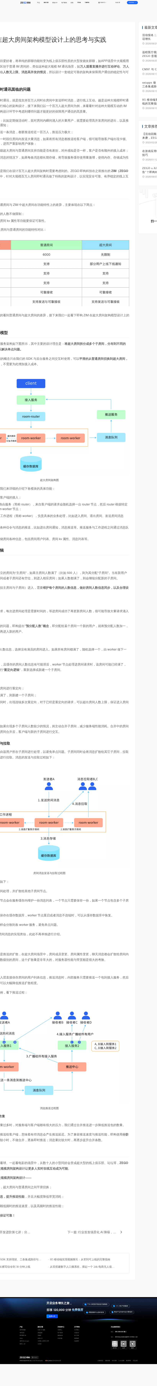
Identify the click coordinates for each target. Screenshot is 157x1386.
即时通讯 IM (23, 1335)
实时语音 (22, 1332)
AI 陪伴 (40, 1343)
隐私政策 (107, 1360)
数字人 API (22, 1343)
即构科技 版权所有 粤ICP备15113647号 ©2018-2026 (31, 1360)
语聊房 (39, 1335)
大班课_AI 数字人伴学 (43, 1341)
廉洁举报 (128, 1360)
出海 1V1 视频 (41, 1329)
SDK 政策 (114, 1360)
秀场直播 (40, 1332)
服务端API (60, 1335)
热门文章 (76, 1335)
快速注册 (117, 2)
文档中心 (60, 1329)
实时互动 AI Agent (24, 1341)
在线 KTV (40, 1338)
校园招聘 (76, 1338)
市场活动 (76, 1332)
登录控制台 (131, 2)
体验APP (54, 2)
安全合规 (135, 1360)
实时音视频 (22, 1329)
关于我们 (76, 1329)
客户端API (60, 1332)
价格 (72, 2)
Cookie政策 (121, 1360)
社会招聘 (76, 1341)
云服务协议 (100, 1360)
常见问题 (60, 1338)
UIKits (21, 1338)
